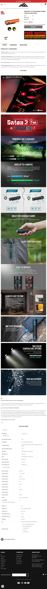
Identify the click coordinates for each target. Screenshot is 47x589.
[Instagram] (45, 574)
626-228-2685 (37, 561)
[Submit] (27, 575)
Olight (33, 15)
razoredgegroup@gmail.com (39, 559)
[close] (42, 1)
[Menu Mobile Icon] (1, 4)
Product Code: (26, 17)
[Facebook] (43, 574)
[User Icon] (41, 5)
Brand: (25, 15)
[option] (12, 22)
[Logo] (23, 4)
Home (2, 8)
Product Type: (26, 19)
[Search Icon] (5, 4)
